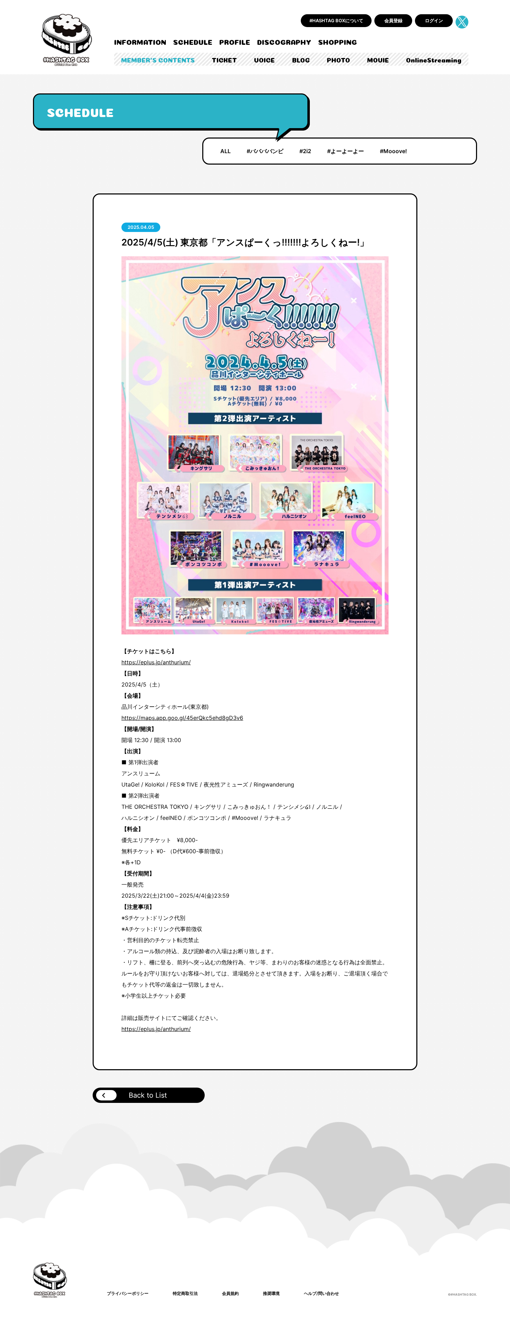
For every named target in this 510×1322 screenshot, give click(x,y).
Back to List (148, 1095)
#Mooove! (393, 151)
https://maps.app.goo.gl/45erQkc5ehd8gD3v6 (182, 717)
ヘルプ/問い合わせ (321, 1293)
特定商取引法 (185, 1293)
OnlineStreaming (433, 59)
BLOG (301, 59)
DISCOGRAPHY (284, 41)
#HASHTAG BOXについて (336, 20)
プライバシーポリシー (127, 1293)
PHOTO (338, 59)
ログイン (434, 20)
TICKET (224, 59)
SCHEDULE (192, 41)
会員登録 (393, 20)
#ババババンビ (265, 151)
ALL (225, 151)
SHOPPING (337, 41)
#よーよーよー (345, 151)
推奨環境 (271, 1293)
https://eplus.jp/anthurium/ (156, 662)
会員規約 (230, 1293)
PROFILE (234, 41)
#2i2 (305, 151)
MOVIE (378, 59)
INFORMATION (140, 41)
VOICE (264, 59)
